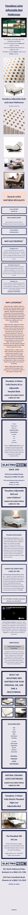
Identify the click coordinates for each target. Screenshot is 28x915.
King (14, 734)
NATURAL (9, 775)
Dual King (14, 738)
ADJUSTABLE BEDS (14, 724)
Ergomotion (14, 745)
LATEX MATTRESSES (14, 779)
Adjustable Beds (14, 430)
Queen (14, 732)
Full (14, 730)
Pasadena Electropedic (14, 535)
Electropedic (14, 743)
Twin (14, 727)
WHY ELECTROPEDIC (14, 241)
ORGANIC (18, 775)
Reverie (14, 747)
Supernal (14, 750)
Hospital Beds (14, 432)
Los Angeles (14, 52)
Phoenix (11, 54)
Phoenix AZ (21, 43)
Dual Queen (14, 736)
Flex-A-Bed (14, 752)
